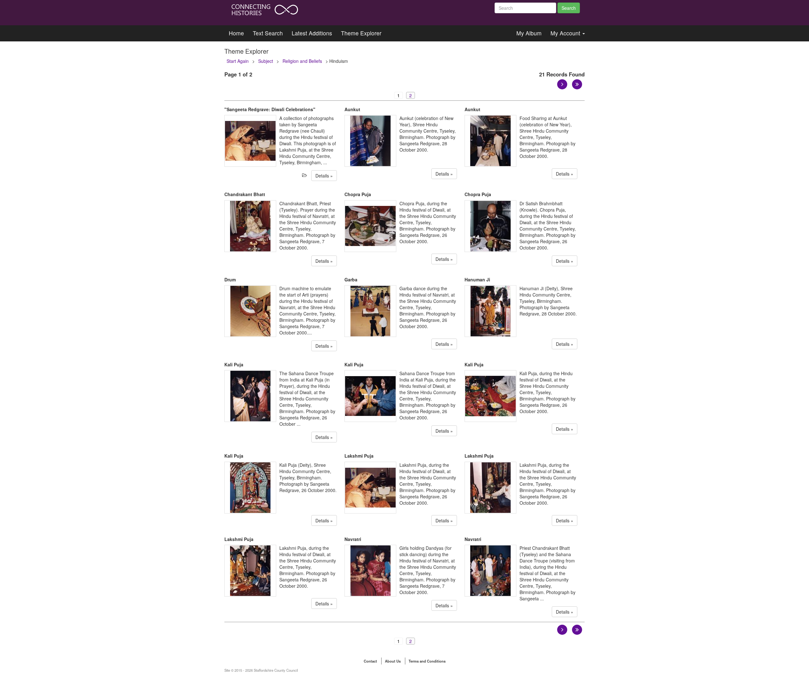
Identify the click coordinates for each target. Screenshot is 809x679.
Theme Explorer (361, 33)
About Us (393, 661)
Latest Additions (312, 33)
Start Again (238, 61)
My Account (566, 33)
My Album (529, 33)
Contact (370, 661)
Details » (324, 175)
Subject (265, 61)
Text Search (268, 33)
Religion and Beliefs (302, 61)
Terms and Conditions (427, 661)
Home (236, 33)
